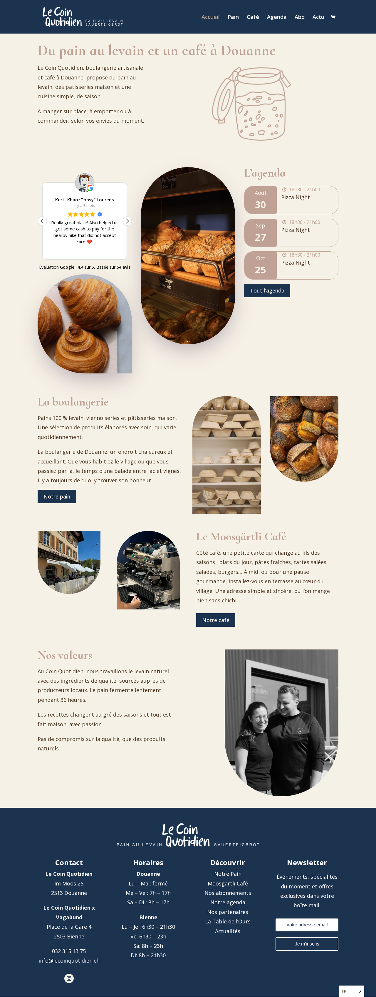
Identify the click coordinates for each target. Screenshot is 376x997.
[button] (127, 221)
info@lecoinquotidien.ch (69, 960)
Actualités (227, 931)
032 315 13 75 (69, 951)
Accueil (211, 17)
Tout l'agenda (267, 290)
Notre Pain (227, 873)
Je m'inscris (307, 943)
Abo (300, 17)
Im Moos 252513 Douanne (69, 883)
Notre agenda (227, 902)
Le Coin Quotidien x (69, 907)
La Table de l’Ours (228, 921)
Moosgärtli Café (228, 883)
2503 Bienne (69, 936)
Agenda (277, 17)
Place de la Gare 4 (69, 926)
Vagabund (69, 917)
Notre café (215, 620)
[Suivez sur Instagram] (69, 978)
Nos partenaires (227, 911)
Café (253, 17)
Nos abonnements (227, 892)
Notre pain (56, 496)
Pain (233, 17)
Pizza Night (295, 197)
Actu (318, 17)
